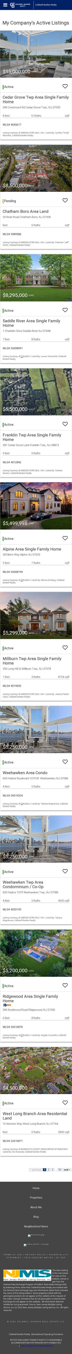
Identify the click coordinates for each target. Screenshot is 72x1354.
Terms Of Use (12, 1255)
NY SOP (61, 1258)
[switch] (65, 84)
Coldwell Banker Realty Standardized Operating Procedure (36, 1334)
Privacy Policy (35, 1255)
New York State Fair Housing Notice (36, 1346)
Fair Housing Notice (39, 1258)
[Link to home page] (21, 5)
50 (59, 1169)
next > (67, 1169)
